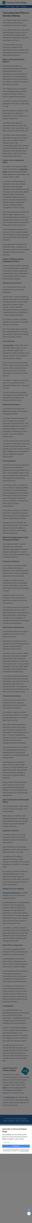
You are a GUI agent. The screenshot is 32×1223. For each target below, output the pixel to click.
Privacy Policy (25, 1120)
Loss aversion (8, 345)
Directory (11, 1120)
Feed (4, 1088)
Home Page (10, 1097)
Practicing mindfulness (11, 893)
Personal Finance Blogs (19, 1118)
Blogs (17, 1120)
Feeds (5, 1120)
